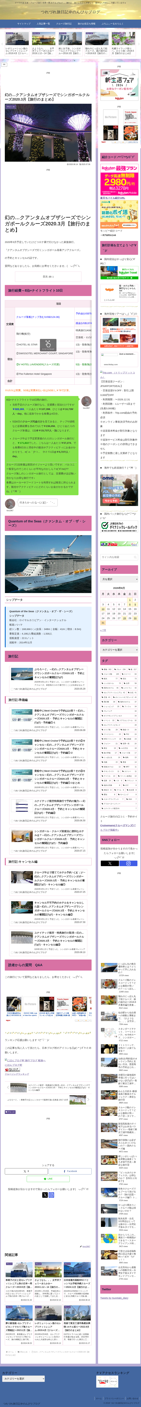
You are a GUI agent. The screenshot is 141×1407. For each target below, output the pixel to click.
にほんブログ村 (13, 1065)
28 (124, 618)
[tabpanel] (17, 43)
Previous (2, 44)
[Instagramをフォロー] (51, 1195)
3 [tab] (74, 60)
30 (135, 618)
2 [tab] (70, 60)
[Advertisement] (55, 81)
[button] (135, 557)
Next (139, 44)
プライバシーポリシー (114, 1398)
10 (103, 609)
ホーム (99, 1398)
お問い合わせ (132, 1398)
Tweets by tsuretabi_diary (114, 1298)
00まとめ (11, 1112)
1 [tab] (66, 60)
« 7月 (103, 630)
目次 (45, 276)
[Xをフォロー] (45, 1195)
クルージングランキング (17, 1074)
